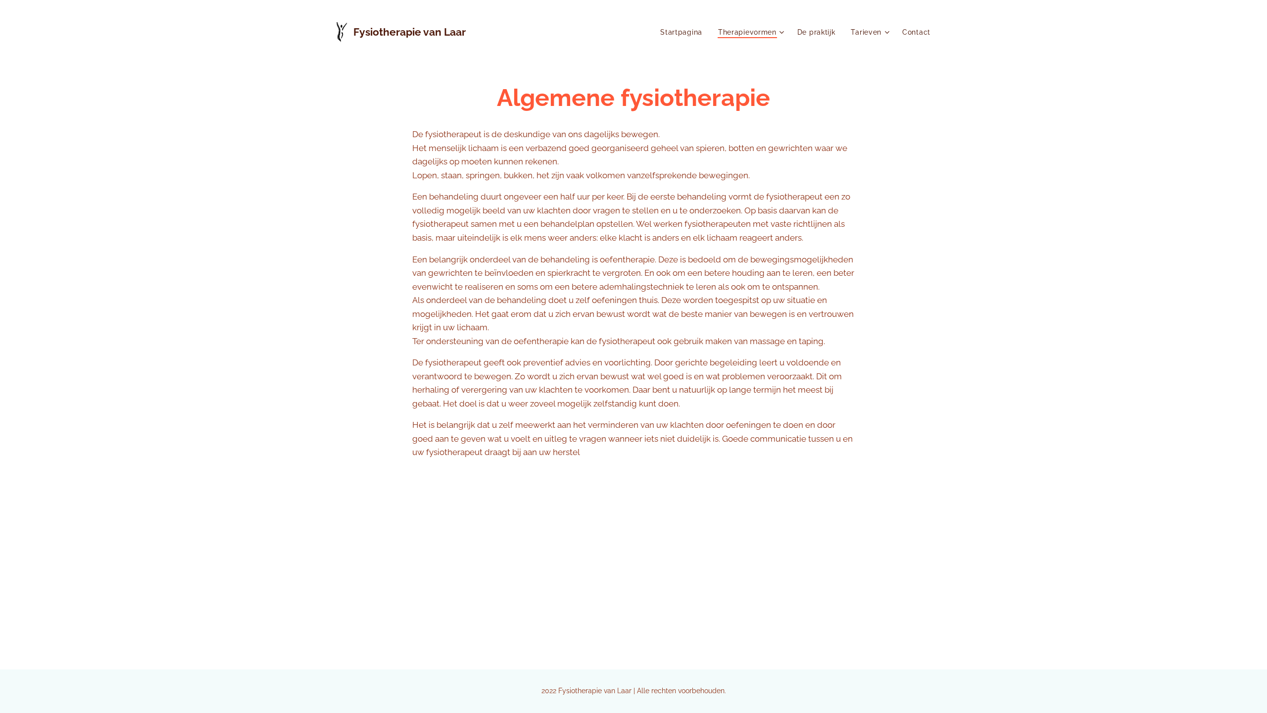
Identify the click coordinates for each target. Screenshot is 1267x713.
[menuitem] (684, 32)
